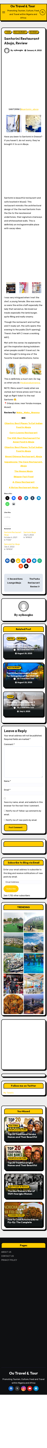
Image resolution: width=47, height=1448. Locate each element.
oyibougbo (18, 50)
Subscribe (11, 889)
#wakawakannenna (30, 382)
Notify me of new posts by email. (21, 820)
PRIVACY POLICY (9, 1260)
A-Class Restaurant (23, 482)
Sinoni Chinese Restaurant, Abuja (23, 456)
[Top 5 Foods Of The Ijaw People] (13, 1004)
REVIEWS (34, 32)
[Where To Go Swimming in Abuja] (34, 963)
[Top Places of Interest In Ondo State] (34, 922)
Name (7, 781)
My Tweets (9, 1093)
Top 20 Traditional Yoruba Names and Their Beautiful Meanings (22, 1137)
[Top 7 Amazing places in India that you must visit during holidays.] (34, 943)
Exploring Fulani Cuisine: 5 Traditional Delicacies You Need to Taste (21, 705)
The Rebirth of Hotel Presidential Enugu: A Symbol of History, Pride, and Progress (23, 647)
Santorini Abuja (30, 532)
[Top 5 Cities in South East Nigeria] (13, 943)
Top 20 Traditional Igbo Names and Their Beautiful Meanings (22, 1165)
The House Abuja (23, 471)
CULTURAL (14, 1126)
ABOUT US (6, 1252)
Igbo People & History (18, 1187)
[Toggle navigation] (4, 12)
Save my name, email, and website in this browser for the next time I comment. (23, 804)
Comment (9, 744)
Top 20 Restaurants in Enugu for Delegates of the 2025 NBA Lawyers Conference (23, 676)
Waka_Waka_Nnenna (28, 412)
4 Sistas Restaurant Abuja (23, 487)
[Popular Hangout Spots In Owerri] (13, 984)
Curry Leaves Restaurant (23, 432)
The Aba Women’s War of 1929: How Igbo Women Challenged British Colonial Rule (22, 1195)
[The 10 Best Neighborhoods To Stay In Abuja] (34, 1004)
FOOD (7, 32)
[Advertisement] (23, 82)
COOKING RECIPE (16, 1215)
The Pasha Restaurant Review (34, 583)
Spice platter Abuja (12, 544)
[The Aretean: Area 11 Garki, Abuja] (34, 984)
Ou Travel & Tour (22, 6)
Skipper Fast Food (23, 476)
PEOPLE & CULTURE (18, 1130)
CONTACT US (7, 1256)
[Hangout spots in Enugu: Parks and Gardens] (13, 922)
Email (7, 790)
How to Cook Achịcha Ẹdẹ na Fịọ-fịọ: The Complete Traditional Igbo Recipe (23, 1222)
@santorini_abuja (29, 109)
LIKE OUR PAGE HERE (23, 843)
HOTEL (11, 639)
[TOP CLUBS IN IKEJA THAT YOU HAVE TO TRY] (13, 963)
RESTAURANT (20, 32)
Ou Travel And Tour (25, 650)
